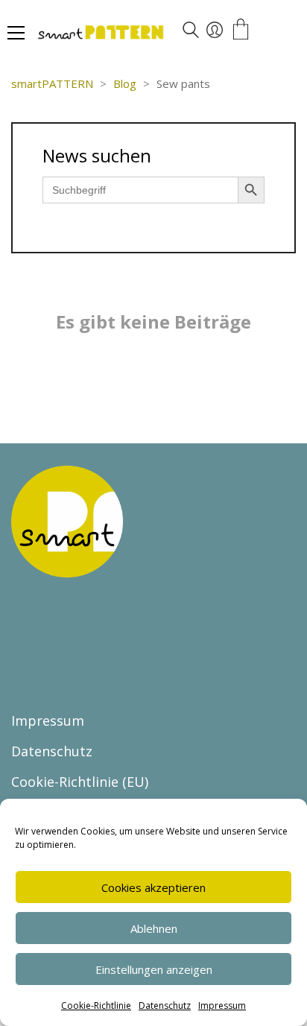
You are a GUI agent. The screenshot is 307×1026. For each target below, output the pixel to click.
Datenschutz (165, 1005)
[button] (16, 32)
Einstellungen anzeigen (153, 969)
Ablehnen (153, 928)
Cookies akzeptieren (153, 887)
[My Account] (214, 30)
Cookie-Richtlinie (96, 1005)
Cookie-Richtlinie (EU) (79, 782)
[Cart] (240, 30)
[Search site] (191, 32)
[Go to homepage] (145, 33)
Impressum (222, 1005)
